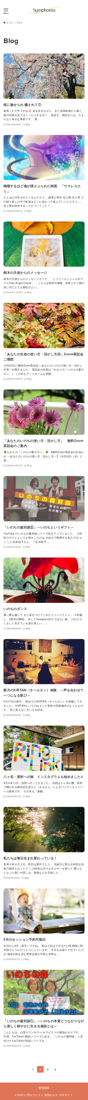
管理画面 (44, 1088)
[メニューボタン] (6, 10)
